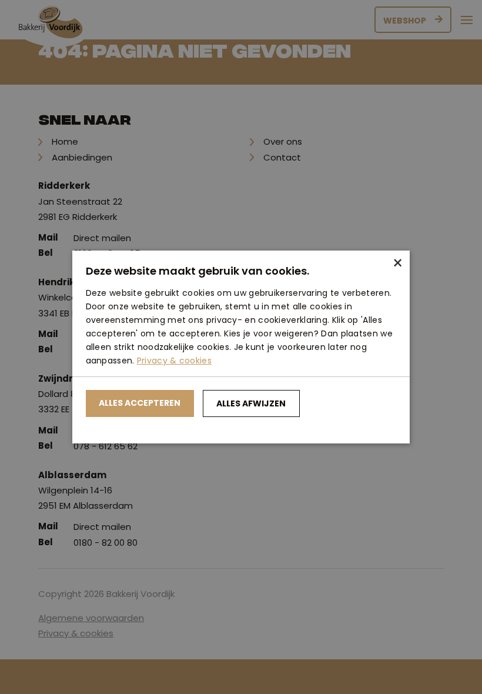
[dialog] (241, 347)
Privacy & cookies (174, 360)
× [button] (396, 263)
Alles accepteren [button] (139, 403)
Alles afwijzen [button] (251, 403)
